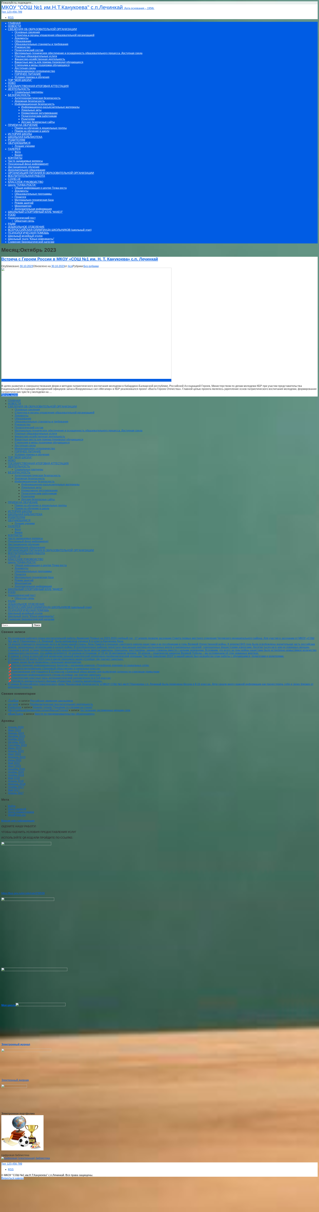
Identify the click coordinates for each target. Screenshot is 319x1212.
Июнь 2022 (14, 760)
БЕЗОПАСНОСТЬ (19, 95)
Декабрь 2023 (16, 736)
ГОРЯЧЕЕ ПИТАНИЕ (28, 74)
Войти (11, 806)
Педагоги (20, 197)
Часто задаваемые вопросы (25, 161)
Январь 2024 (16, 733)
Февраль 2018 (16, 784)
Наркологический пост (22, 217)
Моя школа (8, 1005)
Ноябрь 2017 (16, 787)
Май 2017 (14, 790)
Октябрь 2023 (16, 742)
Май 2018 (14, 778)
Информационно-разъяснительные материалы (50, 107)
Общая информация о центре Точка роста (41, 188)
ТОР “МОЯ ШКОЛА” (20, 80)
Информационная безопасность (34, 104)
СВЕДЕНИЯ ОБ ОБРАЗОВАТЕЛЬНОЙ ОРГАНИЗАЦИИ (42, 29)
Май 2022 (14, 763)
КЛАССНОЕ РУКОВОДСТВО (25, 182)
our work (13, 704)
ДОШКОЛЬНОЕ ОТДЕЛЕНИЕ (26, 226)
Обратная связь (24, 220)
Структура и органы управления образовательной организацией (54, 35)
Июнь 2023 (14, 748)
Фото (18, 152)
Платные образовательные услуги (36, 56)
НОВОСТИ (14, 26)
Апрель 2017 (16, 793)
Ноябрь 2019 (16, 775)
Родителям (28, 119)
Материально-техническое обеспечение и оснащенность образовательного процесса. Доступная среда (78, 53)
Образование (23, 41)
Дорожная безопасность (30, 101)
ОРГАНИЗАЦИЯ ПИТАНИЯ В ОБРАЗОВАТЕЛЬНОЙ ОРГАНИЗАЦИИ (51, 173)
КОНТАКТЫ (15, 158)
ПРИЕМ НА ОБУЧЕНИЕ (23, 125)
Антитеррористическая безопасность (37, 98)
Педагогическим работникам (39, 116)
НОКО (11, 83)
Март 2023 (14, 754)
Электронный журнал (15, 1044)
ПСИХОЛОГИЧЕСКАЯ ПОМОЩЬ (28, 232)
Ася (70, 266)
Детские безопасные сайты (38, 122)
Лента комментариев (21, 812)
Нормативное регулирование (39, 113)
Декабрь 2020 (16, 769)
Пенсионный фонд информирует (28, 164)
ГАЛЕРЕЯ (14, 149)
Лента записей (17, 809)
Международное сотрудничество (35, 71)
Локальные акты (31, 110)
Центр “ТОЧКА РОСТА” (22, 185)
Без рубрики (91, 266)
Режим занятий (24, 203)
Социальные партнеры (29, 92)
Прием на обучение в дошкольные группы (41, 128)
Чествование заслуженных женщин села (105, 710)
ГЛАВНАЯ (14, 23)
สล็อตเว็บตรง (15, 713)
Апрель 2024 (16, 727)
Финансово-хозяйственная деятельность (40, 59)
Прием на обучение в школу (32, 131)
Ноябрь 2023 (16, 739)
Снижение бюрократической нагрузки (31, 241)
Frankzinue (14, 707)
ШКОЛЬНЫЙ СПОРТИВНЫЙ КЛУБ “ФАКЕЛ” (35, 211)
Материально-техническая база (34, 200)
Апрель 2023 (16, 751)
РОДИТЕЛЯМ (16, 140)
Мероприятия (23, 205)
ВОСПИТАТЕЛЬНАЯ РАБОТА (26, 176)
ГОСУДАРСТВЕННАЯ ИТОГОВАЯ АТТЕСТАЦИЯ (38, 86)
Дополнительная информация (33, 208)
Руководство (22, 47)
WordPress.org (17, 815)
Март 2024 (14, 730)
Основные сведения (27, 32)
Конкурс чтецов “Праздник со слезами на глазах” (63, 707)
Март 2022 (14, 766)
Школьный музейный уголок (25, 235)
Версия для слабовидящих (18, 820)
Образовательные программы (33, 194)
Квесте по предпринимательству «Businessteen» (65, 713)
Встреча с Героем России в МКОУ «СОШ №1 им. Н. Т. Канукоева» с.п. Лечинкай (79, 259)
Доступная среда (25, 68)
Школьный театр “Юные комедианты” (31, 238)
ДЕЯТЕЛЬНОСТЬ (19, 89)
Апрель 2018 (16, 781)
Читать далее (9, 395)
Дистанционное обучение (24, 167)
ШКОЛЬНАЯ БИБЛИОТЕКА (25, 137)
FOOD (12, 214)
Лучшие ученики (25, 146)
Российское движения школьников (51, 700)
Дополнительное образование (26, 170)
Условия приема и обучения (32, 77)
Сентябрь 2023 (17, 745)
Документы (21, 38)
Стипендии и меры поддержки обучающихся (42, 65)
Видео (18, 155)
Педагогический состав (29, 50)
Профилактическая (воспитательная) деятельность (61, 704)
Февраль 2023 (16, 757)
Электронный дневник (15, 1080)
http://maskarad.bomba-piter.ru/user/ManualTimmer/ (38, 710)
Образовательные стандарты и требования (41, 44)
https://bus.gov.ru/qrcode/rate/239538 (23, 893)
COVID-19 (14, 179)
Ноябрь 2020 (16, 772)
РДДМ (11, 223)
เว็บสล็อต (13, 700)
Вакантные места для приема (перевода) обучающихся (49, 62)
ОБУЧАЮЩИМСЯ (19, 143)
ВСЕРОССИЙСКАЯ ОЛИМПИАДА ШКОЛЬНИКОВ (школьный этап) (50, 229)
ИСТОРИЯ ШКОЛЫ (20, 134)
